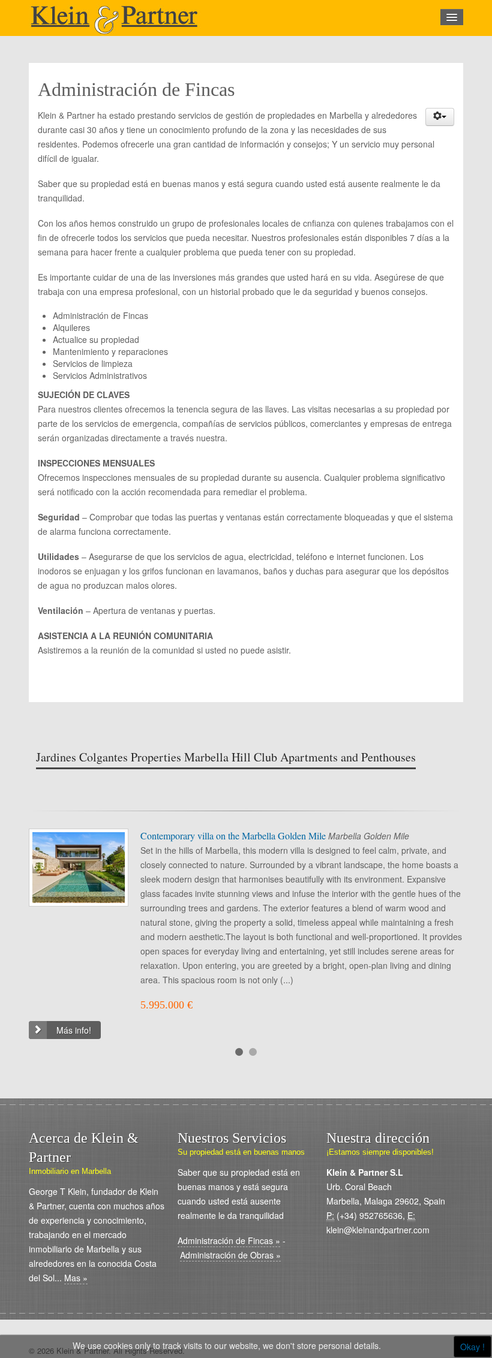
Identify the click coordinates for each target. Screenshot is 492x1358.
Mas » (76, 1278)
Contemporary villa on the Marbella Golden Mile (234, 835)
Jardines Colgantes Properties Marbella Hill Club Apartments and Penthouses (226, 757)
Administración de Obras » (230, 1255)
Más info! (73, 1030)
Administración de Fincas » (229, 1240)
